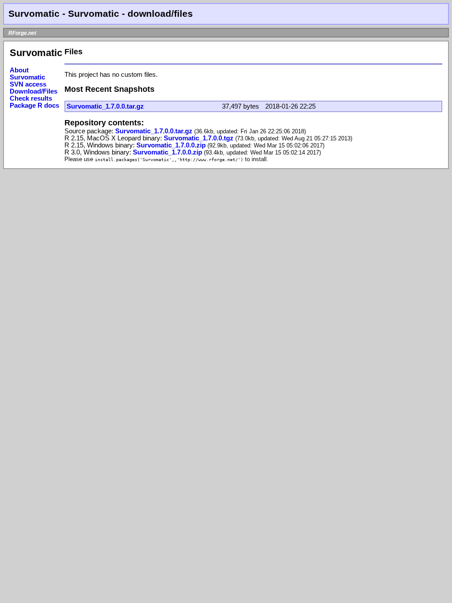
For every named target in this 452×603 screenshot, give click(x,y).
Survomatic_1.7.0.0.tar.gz (105, 106)
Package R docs (34, 105)
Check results (31, 98)
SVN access (28, 84)
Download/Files (33, 91)
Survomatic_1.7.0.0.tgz (199, 138)
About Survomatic (27, 74)
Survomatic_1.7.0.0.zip (171, 145)
